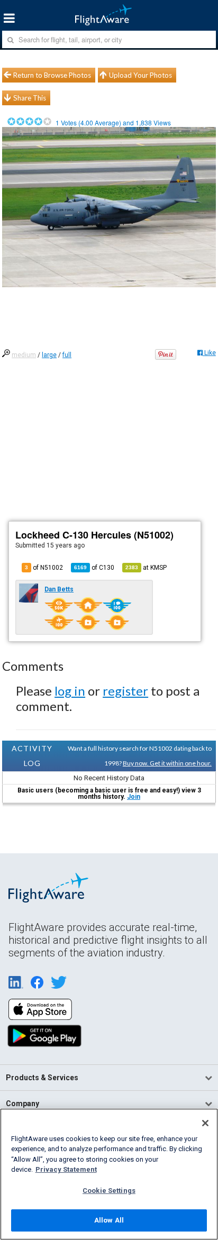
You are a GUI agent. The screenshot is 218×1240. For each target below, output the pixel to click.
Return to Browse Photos (52, 75)
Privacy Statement (66, 1169)
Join (133, 796)
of (94, 567)
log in (69, 690)
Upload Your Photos (140, 75)
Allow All (109, 1220)
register (125, 690)
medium (24, 355)
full (66, 355)
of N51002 (44, 567)
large (49, 355)
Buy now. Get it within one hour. (167, 763)
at (146, 567)
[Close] (205, 1123)
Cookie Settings (109, 1191)
